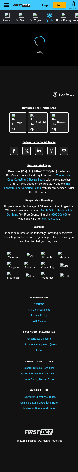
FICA (39, 350)
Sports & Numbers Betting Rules (39, 373)
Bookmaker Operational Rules (39, 396)
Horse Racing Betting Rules (39, 379)
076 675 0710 (50, 218)
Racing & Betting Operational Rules (39, 402)
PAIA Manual (39, 321)
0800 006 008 (59, 214)
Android (40, 122)
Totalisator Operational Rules (39, 408)
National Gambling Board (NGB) (39, 344)
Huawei (61, 122)
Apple (19, 122)
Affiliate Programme (39, 309)
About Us (39, 303)
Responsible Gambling (39, 338)
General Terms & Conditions (39, 367)
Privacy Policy (39, 315)
